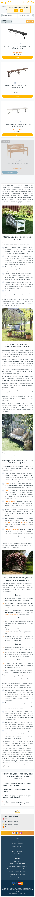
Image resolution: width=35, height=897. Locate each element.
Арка (6, 490)
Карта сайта (17, 861)
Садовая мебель (10, 501)
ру (21, 10)
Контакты (18, 841)
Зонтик (7, 484)
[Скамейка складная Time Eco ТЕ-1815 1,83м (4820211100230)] (17, 72)
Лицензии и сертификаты (17, 877)
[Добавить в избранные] (20, 44)
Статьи (17, 858)
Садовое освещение (24, 15)
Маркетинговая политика (17, 874)
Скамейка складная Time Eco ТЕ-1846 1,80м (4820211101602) (17, 47)
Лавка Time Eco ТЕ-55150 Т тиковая (17, 163)
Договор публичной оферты (17, 864)
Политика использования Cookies (17, 869)
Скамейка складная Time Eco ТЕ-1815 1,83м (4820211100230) (17, 86)
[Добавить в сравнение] (15, 44)
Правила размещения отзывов (17, 871)
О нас (17, 838)
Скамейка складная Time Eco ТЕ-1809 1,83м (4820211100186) (17, 125)
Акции (17, 856)
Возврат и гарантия (17, 846)
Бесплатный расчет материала (17, 852)
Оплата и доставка (17, 843)
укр (16, 10)
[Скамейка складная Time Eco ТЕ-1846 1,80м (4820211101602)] (17, 33)
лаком (7, 632)
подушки (7, 522)
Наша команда (17, 849)
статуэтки (24, 522)
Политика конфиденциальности (17, 866)
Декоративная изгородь (8, 15)
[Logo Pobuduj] (13, 2)
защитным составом (11, 614)
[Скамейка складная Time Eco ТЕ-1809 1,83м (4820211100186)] (17, 111)
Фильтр (28, 21)
